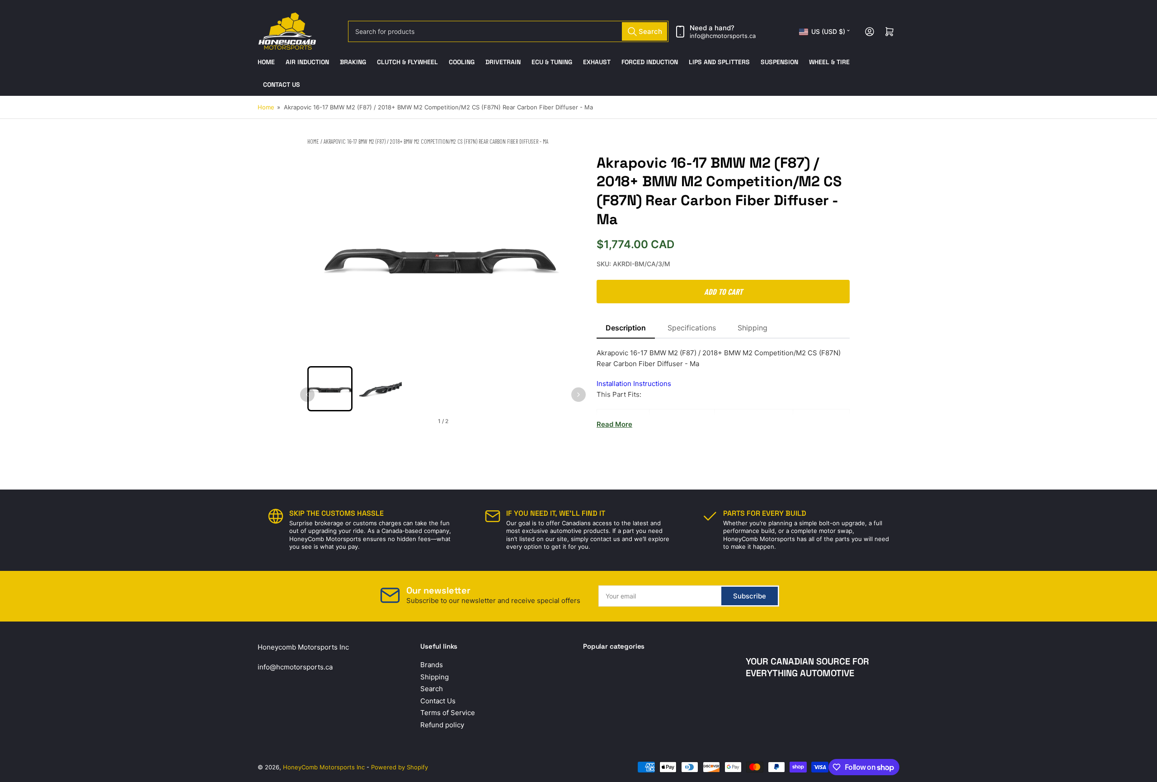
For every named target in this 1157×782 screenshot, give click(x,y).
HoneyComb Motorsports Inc (324, 767)
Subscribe (749, 596)
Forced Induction (649, 62)
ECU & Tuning (551, 62)
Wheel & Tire (829, 62)
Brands (431, 664)
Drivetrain (503, 62)
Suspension (779, 62)
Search (431, 688)
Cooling (462, 62)
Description (626, 327)
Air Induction (307, 62)
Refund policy (442, 725)
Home (266, 62)
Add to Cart (723, 292)
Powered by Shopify (399, 767)
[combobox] (508, 31)
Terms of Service (447, 712)
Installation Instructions (634, 383)
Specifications (692, 327)
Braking (353, 62)
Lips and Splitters (719, 62)
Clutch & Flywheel (407, 62)
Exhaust (597, 62)
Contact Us (281, 84)
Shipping (752, 327)
